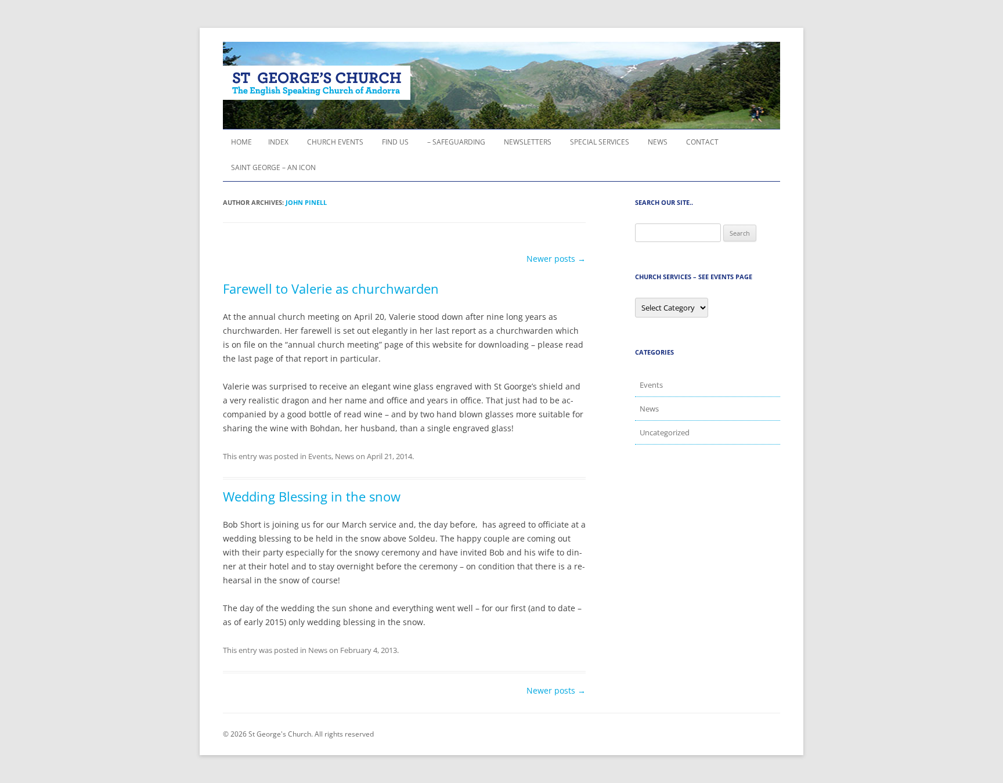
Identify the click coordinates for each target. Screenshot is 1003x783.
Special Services (599, 142)
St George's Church (316, 83)
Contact (702, 142)
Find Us (395, 142)
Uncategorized (665, 432)
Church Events (335, 142)
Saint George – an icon (273, 167)
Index (278, 142)
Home (241, 142)
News (658, 142)
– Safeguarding (456, 142)
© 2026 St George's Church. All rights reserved (298, 734)
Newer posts (556, 258)
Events (319, 456)
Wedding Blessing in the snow (312, 496)
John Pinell (306, 202)
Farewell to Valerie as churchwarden (331, 288)
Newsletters (527, 142)
